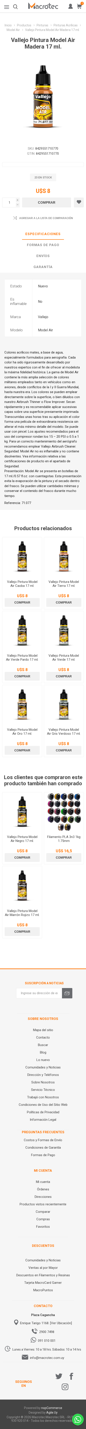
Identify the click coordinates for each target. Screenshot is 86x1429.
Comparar (43, 1212)
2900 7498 (46, 1332)
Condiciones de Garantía (43, 1148)
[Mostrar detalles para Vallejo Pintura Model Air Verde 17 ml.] (64, 630)
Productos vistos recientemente (43, 1204)
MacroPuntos (43, 1290)
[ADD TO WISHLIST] (79, 202)
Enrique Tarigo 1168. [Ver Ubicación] (46, 1323)
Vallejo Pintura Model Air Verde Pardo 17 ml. (22, 658)
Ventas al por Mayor (43, 1268)
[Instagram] (65, 1386)
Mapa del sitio (43, 1030)
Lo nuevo (43, 1060)
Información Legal (43, 1120)
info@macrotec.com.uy (47, 1358)
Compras (43, 1219)
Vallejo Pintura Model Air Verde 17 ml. (64, 658)
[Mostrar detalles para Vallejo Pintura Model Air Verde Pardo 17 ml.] (22, 630)
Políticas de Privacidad (43, 1112)
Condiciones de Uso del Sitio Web (43, 1105)
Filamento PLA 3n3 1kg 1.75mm (63, 839)
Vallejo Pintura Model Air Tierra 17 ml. (64, 584)
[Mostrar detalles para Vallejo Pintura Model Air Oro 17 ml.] (22, 704)
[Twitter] (58, 1376)
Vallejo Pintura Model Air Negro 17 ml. (22, 839)
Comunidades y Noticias (43, 1067)
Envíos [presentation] (43, 256)
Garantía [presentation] (43, 267)
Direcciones (43, 1197)
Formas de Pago (43, 1155)
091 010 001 (47, 1341)
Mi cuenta (43, 1182)
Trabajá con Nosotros (43, 1097)
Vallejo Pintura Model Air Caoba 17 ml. (22, 584)
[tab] (43, 234)
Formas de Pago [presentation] (43, 245)
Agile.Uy (52, 1412)
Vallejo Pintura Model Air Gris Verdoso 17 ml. (63, 732)
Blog (43, 1052)
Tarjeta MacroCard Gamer (43, 1283)
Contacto (43, 1037)
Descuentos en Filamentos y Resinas (43, 1275)
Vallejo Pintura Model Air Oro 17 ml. (22, 732)
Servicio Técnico (43, 1090)
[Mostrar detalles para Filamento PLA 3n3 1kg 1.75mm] (64, 812)
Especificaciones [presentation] (43, 234)
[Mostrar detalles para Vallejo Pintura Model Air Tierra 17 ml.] (64, 557)
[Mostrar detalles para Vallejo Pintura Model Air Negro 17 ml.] (22, 812)
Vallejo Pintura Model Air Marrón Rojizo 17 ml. (22, 913)
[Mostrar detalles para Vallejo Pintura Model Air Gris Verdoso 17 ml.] (64, 704)
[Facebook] (71, 1376)
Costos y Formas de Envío (43, 1140)
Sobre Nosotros (43, 1082)
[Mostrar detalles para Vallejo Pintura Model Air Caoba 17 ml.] (22, 557)
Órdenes (43, 1189)
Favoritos (43, 1227)
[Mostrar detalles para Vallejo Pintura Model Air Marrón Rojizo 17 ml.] (22, 885)
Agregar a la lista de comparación (46, 218)
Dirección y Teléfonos (43, 1075)
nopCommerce (51, 1408)
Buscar (43, 1045)
